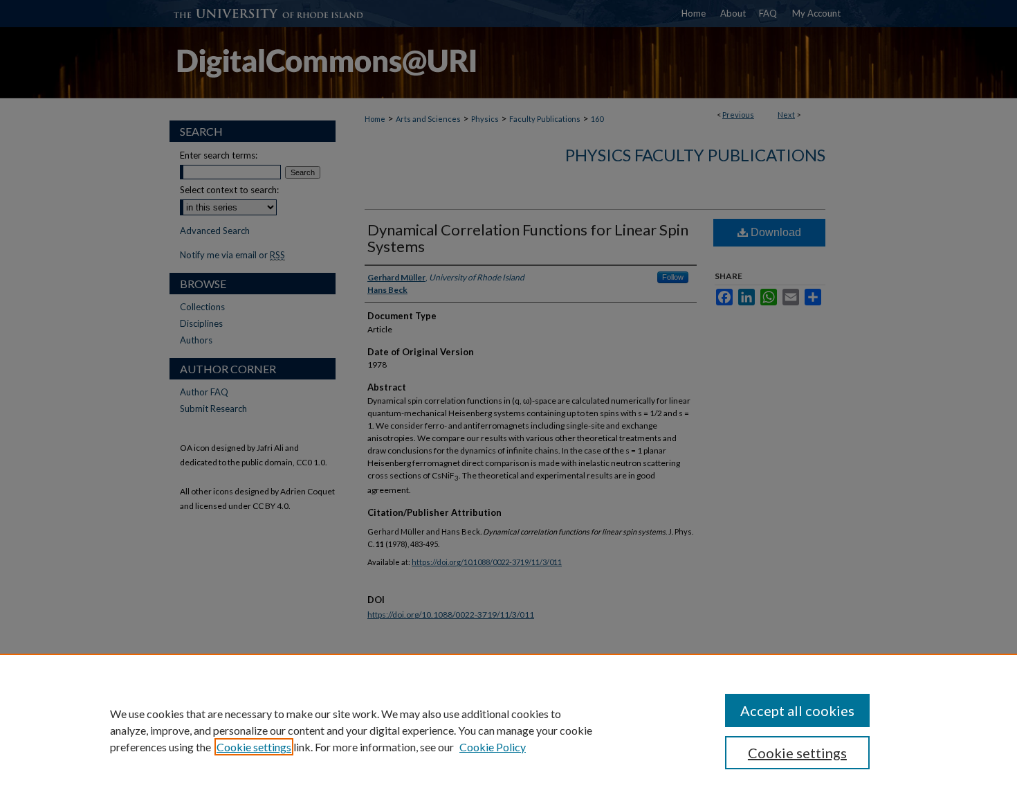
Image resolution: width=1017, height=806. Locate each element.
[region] (508, 730)
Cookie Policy (492, 746)
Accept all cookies (797, 710)
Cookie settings (254, 746)
